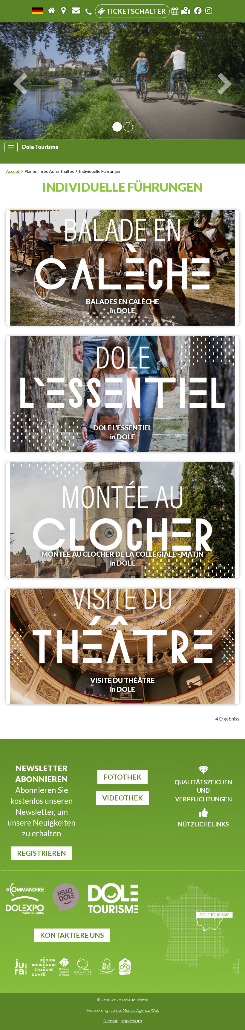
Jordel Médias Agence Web (135, 1010)
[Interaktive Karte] (185, 10)
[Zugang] (63, 10)
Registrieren (41, 853)
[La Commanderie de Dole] (25, 889)
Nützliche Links (203, 824)
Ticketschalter (135, 11)
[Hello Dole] (66, 897)
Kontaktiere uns (72, 935)
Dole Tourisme (40, 147)
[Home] (51, 10)
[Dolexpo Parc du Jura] (25, 905)
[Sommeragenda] (175, 11)
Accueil (13, 171)
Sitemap (110, 1021)
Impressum (131, 1021)
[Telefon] (88, 11)
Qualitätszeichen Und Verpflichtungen (203, 790)
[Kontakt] (76, 10)
